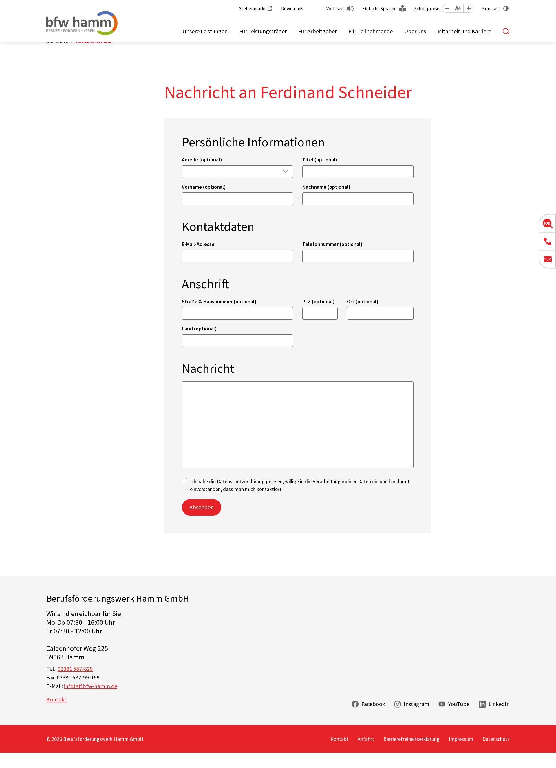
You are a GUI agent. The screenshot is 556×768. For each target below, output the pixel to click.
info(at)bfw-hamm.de (90, 686)
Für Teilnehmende (370, 31)
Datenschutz (496, 739)
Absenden (201, 507)
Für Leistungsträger (263, 31)
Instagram (416, 704)
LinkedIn (499, 704)
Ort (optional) (362, 301)
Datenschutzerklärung (241, 481)
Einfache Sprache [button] (379, 8)
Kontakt (56, 699)
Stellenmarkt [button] (252, 8)
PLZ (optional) (318, 301)
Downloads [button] (292, 8)
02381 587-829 (75, 668)
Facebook (373, 704)
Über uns (415, 31)
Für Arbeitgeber (317, 31)
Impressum (461, 739)
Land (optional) (199, 328)
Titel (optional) (319, 159)
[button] (447, 8)
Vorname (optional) (204, 186)
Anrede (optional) (202, 159)
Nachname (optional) (326, 186)
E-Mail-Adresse (198, 244)
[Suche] (506, 31)
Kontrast (491, 8)
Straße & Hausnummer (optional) (219, 301)
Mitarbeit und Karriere (464, 31)
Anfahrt (366, 739)
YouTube (458, 704)
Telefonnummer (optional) (332, 244)
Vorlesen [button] (335, 8)
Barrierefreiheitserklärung (411, 739)
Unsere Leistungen (205, 31)
